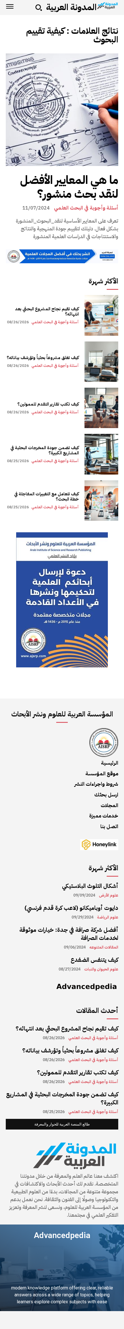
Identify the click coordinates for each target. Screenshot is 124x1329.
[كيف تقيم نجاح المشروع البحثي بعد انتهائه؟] (101, 315)
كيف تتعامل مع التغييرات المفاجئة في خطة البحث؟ (46, 496)
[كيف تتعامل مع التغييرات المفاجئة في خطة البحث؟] (101, 500)
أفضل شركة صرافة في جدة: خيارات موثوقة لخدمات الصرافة (68, 933)
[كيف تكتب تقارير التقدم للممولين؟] (101, 408)
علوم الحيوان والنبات (101, 969)
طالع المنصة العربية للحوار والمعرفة (62, 1124)
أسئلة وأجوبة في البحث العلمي (86, 207)
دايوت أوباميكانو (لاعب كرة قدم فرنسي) (71, 908)
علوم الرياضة (107, 917)
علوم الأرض (108, 895)
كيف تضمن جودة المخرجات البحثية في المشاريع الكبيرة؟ (44, 450)
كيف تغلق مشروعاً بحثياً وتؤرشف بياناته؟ (43, 357)
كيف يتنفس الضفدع (94, 959)
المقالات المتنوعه (103, 947)
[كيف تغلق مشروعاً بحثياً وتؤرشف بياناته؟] (101, 361)
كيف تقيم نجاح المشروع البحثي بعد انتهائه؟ (47, 311)
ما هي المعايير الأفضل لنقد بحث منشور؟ (69, 187)
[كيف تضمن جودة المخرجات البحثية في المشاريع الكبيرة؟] (101, 454)
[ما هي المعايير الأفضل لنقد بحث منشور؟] (62, 109)
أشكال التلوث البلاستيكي (90, 886)
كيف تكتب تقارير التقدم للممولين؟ (48, 404)
